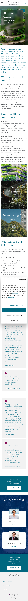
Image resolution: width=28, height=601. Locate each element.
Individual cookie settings (16, 305)
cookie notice (15, 293)
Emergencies (15, 595)
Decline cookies (14, 320)
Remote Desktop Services (14, 598)
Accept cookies (14, 310)
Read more (12, 488)
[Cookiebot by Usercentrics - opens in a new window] (19, 280)
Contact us (12, 567)
